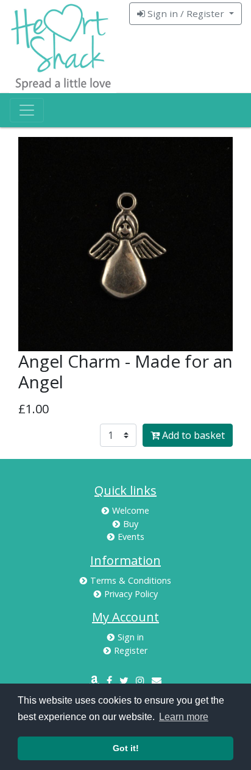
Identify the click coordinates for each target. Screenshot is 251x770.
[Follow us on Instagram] (140, 680)
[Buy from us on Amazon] (94, 680)
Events (131, 536)
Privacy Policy (131, 594)
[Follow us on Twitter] (124, 680)
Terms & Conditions (130, 580)
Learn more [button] (183, 717)
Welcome (130, 510)
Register (130, 650)
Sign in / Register (186, 13)
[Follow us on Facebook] (109, 680)
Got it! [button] (126, 748)
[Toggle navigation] (27, 110)
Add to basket (192, 435)
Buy (130, 524)
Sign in (131, 637)
